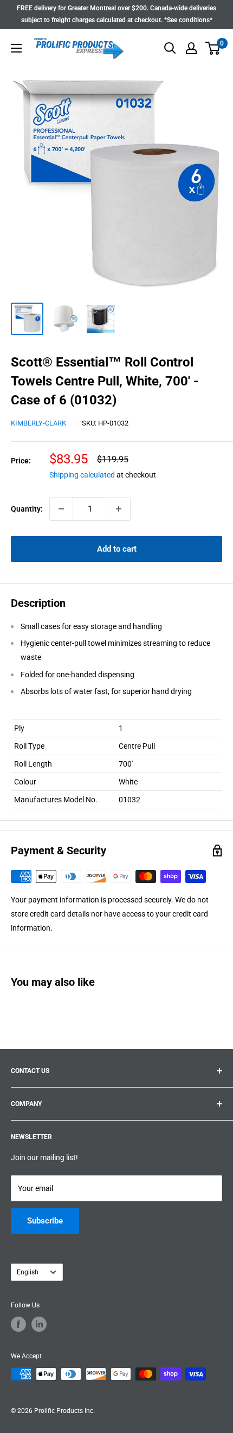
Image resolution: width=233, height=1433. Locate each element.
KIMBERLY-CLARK (38, 423)
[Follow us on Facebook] (18, 1324)
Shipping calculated (82, 474)
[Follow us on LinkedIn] (39, 1324)
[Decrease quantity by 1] (61, 509)
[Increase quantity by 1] (118, 509)
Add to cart (117, 549)
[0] (213, 48)
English (27, 1272)
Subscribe (45, 1221)
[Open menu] (16, 48)
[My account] (191, 48)
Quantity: (27, 509)
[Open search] (170, 48)
